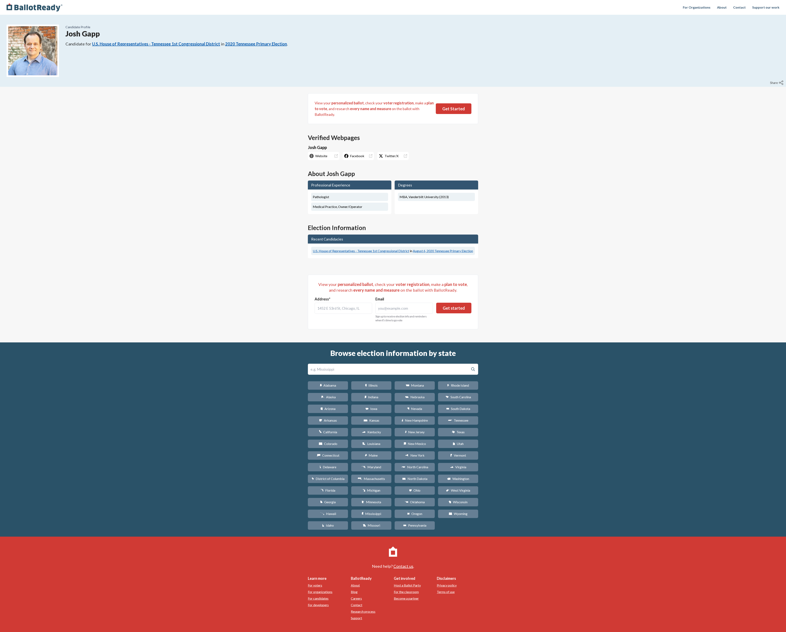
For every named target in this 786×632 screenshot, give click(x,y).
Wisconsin (458, 502)
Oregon (414, 514)
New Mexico (415, 444)
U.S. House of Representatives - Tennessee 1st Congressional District (156, 43)
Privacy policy (447, 585)
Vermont (458, 455)
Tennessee (458, 420)
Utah (458, 444)
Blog (354, 592)
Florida (328, 490)
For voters (315, 585)
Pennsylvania (414, 525)
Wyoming (458, 514)
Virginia (458, 467)
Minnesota (371, 502)
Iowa (371, 409)
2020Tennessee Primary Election (256, 43)
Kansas (371, 420)
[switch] (777, 82)
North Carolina (414, 467)
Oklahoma (415, 502)
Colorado (328, 444)
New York (415, 455)
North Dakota (414, 479)
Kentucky (371, 432)
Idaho (328, 525)
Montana (415, 385)
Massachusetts (371, 479)
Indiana (371, 397)
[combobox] (343, 308)
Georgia (328, 502)
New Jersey (415, 432)
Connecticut (328, 455)
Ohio (414, 490)
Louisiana (371, 444)
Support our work (765, 7)
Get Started (453, 108)
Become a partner (406, 598)
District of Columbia (328, 479)
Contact (739, 7)
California (328, 432)
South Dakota (458, 409)
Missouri (371, 525)
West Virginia (458, 490)
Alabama (328, 385)
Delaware (328, 467)
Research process (363, 611)
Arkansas (328, 420)
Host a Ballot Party (407, 585)
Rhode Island (458, 385)
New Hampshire (415, 420)
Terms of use (446, 592)
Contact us (403, 566)
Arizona (327, 409)
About (722, 7)
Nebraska (415, 397)
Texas (458, 432)
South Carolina (458, 397)
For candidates (318, 598)
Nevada (414, 409)
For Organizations (696, 7)
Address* (322, 299)
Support (356, 618)
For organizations (320, 592)
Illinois (371, 385)
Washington (458, 479)
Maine (371, 455)
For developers (318, 605)
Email (379, 299)
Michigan (371, 490)
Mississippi (371, 514)
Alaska (328, 397)
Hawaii (328, 514)
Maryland (371, 467)
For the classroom (406, 592)
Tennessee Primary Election (443, 251)
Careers (356, 598)
